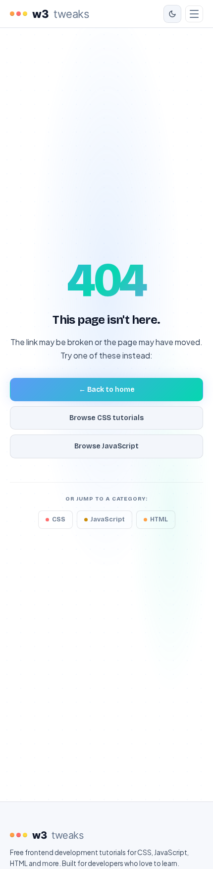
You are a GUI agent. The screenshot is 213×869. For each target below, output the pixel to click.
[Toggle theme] (172, 14)
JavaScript (108, 519)
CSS (58, 519)
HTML (159, 519)
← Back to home (107, 389)
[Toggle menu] (194, 13)
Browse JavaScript (106, 446)
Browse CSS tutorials (106, 418)
